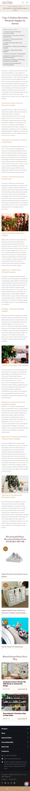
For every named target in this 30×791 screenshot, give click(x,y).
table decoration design (16, 205)
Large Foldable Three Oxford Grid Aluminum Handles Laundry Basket (14, 612)
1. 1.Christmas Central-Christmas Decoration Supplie (12, 32)
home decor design (20, 462)
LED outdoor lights (18, 289)
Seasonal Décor (7, 738)
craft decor (21, 246)
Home (10, 6)
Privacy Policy (12, 779)
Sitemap (4, 779)
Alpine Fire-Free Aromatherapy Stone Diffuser (15, 575)
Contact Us (5, 751)
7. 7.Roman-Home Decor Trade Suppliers (14, 53)
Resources (15, 6)
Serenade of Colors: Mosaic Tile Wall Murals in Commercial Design (14, 684)
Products (4, 729)
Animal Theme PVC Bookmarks (12, 647)
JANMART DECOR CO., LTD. (16, 774)
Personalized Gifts (7, 742)
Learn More (22, 689)
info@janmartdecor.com (14, 758)
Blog (20, 6)
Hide (15, 29)
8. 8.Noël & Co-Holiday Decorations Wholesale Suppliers (13, 56)
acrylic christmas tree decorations (15, 118)
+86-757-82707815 (11, 755)
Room (3, 733)
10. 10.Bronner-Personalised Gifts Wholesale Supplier (12, 64)
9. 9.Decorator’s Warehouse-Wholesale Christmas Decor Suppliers (14, 60)
